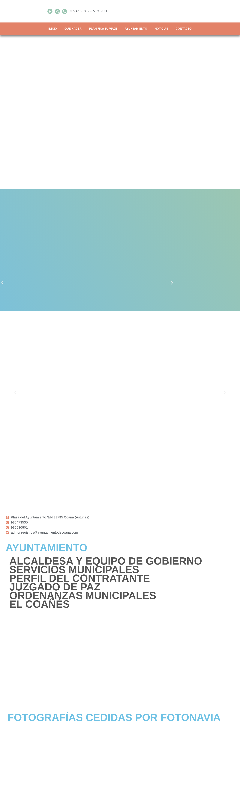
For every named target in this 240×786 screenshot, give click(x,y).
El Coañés (39, 604)
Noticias (161, 28)
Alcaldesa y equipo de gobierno (105, 561)
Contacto (184, 28)
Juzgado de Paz (54, 587)
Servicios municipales (74, 569)
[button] (2, 282)
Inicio (52, 28)
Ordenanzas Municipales (82, 595)
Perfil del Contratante (79, 578)
